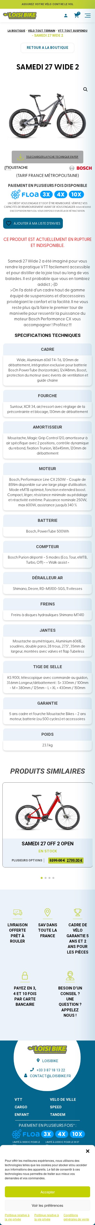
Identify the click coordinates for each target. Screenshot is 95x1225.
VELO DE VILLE (63, 1099)
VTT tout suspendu (72, 30)
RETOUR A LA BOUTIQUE (47, 48)
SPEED (56, 1107)
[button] (87, 1151)
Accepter (47, 1191)
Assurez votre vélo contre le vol (47, 4)
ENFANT (22, 1114)
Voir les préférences (47, 1205)
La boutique (16, 30)
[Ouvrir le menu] (88, 15)
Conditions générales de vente (76, 1217)
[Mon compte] (65, 15)
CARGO (21, 1107)
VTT (18, 1099)
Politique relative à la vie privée (17, 1217)
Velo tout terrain (41, 30)
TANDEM (57, 1114)
